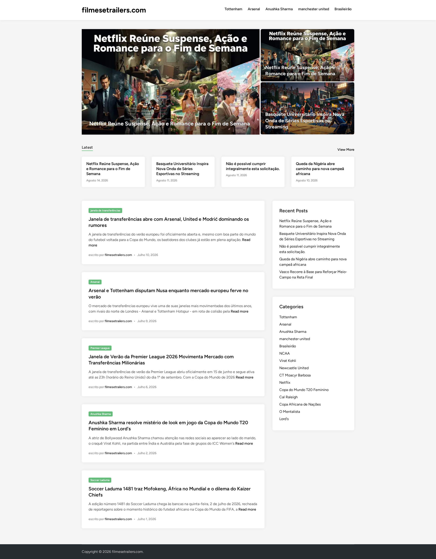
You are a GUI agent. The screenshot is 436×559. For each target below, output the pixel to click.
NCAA (284, 353)
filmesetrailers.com (114, 10)
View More (345, 150)
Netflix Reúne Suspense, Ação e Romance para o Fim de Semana (112, 168)
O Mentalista (289, 411)
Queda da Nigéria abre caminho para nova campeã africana (320, 168)
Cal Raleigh (288, 397)
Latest (87, 147)
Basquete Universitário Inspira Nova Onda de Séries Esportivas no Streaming (182, 168)
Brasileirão (343, 9)
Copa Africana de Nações (300, 404)
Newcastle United (294, 368)
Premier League (100, 348)
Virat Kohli (287, 360)
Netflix (284, 382)
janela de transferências (105, 210)
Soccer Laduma (99, 480)
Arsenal (254, 9)
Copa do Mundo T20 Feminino (304, 390)
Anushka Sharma (279, 9)
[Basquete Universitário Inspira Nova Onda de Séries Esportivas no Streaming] (307, 108)
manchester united (313, 9)
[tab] (87, 147)
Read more (239, 311)
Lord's (284, 419)
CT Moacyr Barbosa (295, 375)
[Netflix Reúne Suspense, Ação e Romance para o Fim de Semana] (171, 82)
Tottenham (233, 9)
